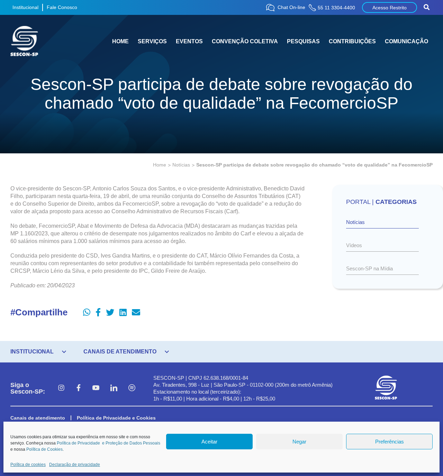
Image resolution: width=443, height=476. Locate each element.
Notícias (181, 165)
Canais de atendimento (37, 418)
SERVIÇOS (152, 41)
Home (159, 165)
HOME (120, 41)
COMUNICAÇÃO (406, 41)
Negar (299, 441)
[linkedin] (114, 388)
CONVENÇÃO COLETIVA (245, 41)
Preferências (389, 441)
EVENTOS (189, 41)
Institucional (25, 7)
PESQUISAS (303, 41)
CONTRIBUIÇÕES (352, 41)
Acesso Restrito (389, 7)
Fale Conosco (62, 7)
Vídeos (354, 245)
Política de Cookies (44, 449)
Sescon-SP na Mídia (369, 268)
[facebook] (78, 388)
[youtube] (95, 388)
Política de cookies (28, 464)
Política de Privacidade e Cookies (116, 418)
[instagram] (61, 388)
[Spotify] (131, 388)
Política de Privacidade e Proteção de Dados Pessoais (108, 443)
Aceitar (209, 441)
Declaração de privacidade (74, 464)
